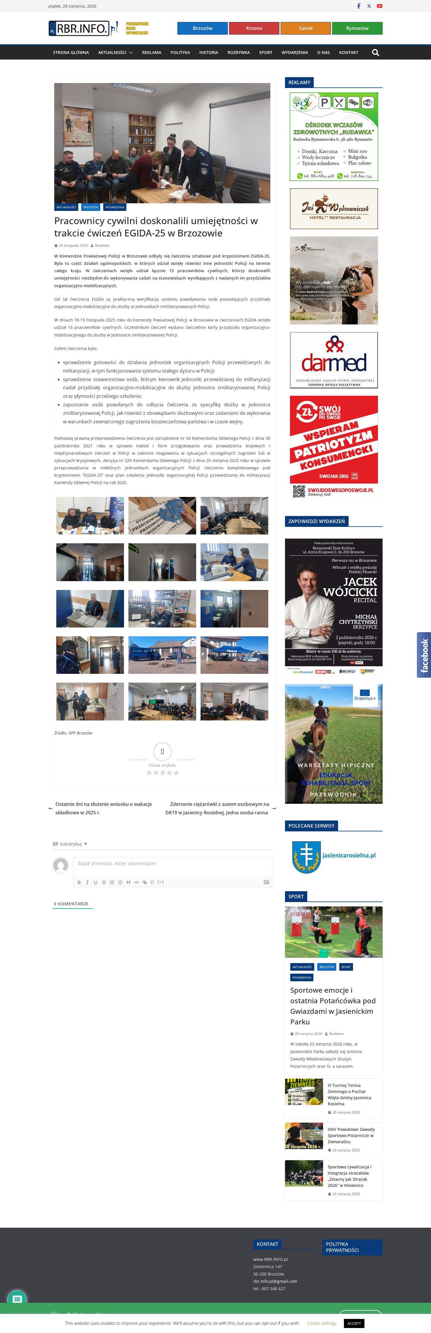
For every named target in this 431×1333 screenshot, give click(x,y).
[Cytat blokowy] (128, 882)
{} (152, 882)
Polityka (180, 52)
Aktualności (112, 52)
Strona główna (71, 52)
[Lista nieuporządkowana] (120, 882)
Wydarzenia (295, 52)
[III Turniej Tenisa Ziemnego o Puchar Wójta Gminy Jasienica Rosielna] (304, 1099)
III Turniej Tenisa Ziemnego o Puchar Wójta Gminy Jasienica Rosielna (349, 1094)
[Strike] (104, 882)
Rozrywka (239, 52)
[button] (129, 52)
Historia (208, 52)
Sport (265, 52)
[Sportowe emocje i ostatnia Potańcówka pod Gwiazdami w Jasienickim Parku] (334, 932)
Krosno (254, 28)
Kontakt (348, 52)
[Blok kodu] (137, 882)
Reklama (151, 52)
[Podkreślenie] (95, 882)
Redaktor (102, 245)
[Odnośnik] (145, 882)
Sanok (306, 28)
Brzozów (203, 28)
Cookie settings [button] (322, 1323)
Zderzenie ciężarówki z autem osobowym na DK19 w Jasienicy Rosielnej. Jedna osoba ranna (217, 808)
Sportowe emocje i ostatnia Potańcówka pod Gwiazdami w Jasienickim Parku (333, 1005)
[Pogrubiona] (79, 882)
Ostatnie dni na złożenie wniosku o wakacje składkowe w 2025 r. (103, 808)
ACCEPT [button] (354, 1323)
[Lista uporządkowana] (112, 882)
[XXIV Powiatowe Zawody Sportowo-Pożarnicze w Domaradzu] (304, 1140)
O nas (323, 52)
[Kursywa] (87, 882)
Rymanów (357, 28)
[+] (160, 882)
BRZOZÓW (91, 207)
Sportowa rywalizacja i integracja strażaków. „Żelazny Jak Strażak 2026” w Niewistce (349, 1176)
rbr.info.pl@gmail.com (275, 1281)
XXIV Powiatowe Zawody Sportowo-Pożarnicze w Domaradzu (351, 1135)
